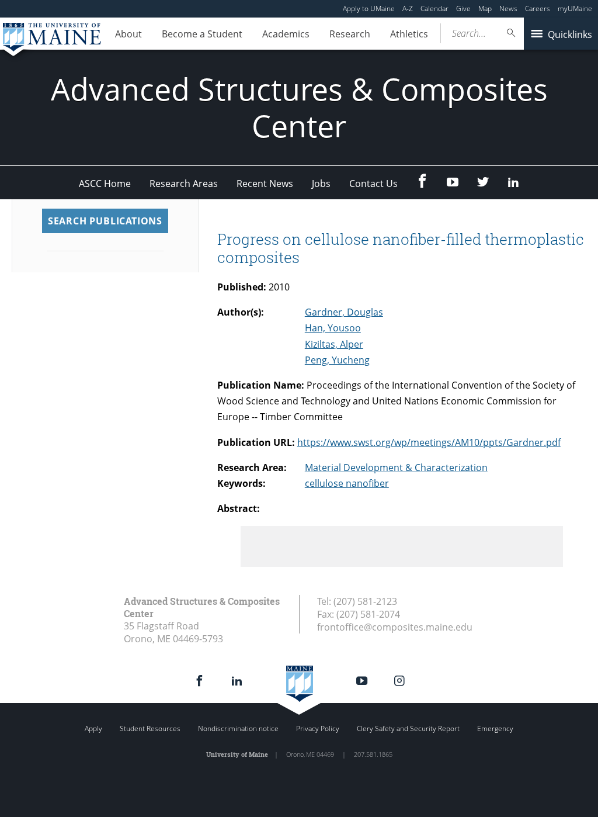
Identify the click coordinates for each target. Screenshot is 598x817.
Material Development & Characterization (396, 467)
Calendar (434, 8)
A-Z (407, 8)
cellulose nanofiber (347, 483)
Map (485, 8)
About (128, 33)
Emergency (495, 728)
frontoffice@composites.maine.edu (394, 627)
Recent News (265, 183)
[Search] (511, 33)
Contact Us (373, 183)
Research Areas (184, 183)
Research (349, 33)
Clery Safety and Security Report (408, 728)
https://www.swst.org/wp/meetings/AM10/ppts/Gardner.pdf (429, 442)
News (508, 8)
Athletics (409, 33)
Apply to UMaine (369, 8)
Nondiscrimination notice (238, 728)
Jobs (321, 183)
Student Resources (150, 728)
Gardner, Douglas (344, 312)
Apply (93, 728)
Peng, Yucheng (337, 360)
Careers (537, 8)
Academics (286, 33)
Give (463, 8)
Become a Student (202, 33)
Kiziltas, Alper (334, 344)
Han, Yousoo (333, 327)
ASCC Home (105, 183)
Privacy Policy (317, 728)
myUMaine (575, 8)
